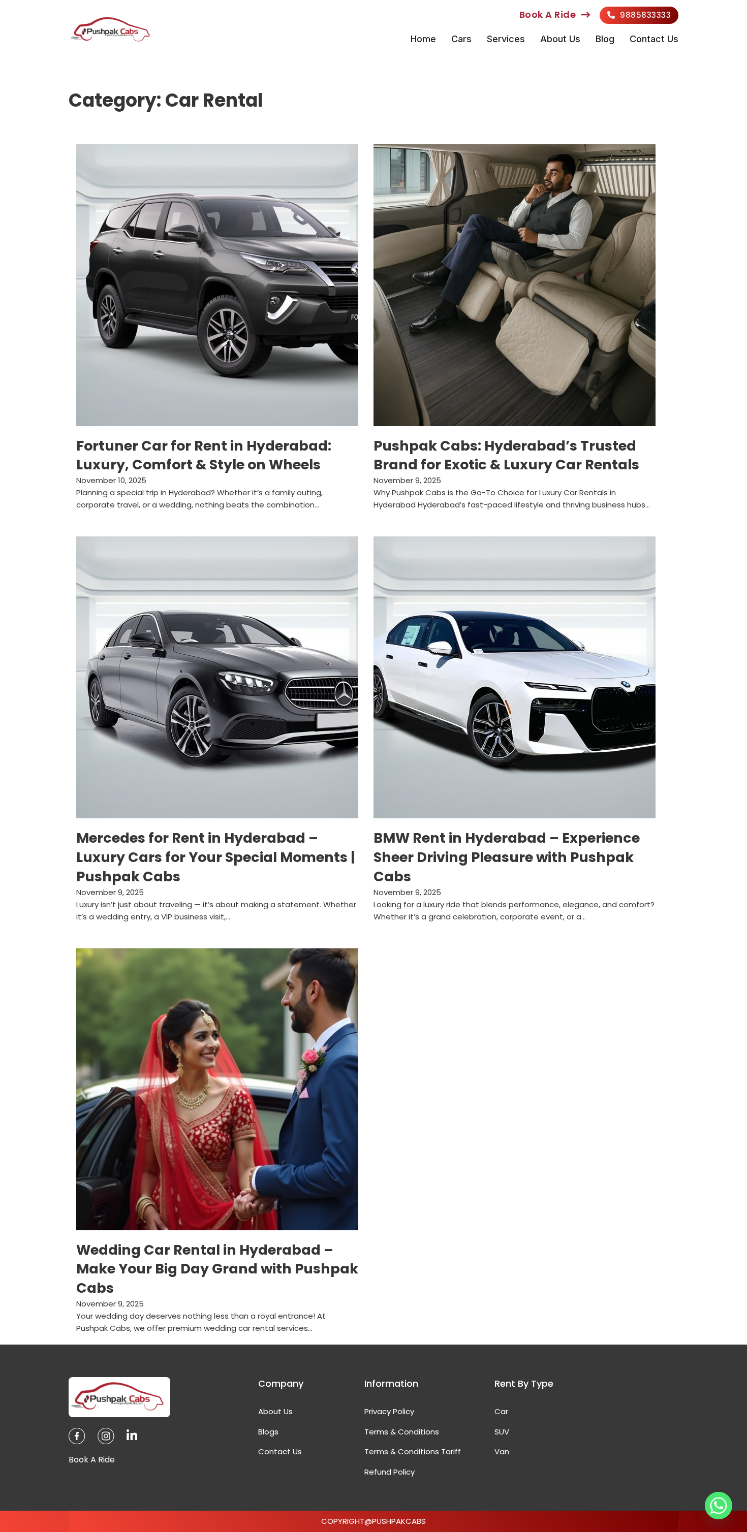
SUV (501, 1431)
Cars (461, 39)
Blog (605, 39)
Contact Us (654, 39)
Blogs (268, 1431)
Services (506, 39)
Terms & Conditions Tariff (412, 1451)
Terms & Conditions (401, 1431)
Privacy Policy (389, 1411)
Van (501, 1451)
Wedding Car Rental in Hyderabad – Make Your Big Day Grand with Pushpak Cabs (217, 1269)
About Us (560, 39)
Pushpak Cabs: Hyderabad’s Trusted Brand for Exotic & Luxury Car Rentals (506, 455)
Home (423, 39)
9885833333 (645, 15)
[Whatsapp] (718, 1505)
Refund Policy (389, 1471)
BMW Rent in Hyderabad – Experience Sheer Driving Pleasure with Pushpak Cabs (507, 857)
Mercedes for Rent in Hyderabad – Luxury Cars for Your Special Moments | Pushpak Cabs (215, 857)
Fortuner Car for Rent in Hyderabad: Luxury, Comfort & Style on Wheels (203, 455)
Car (501, 1411)
